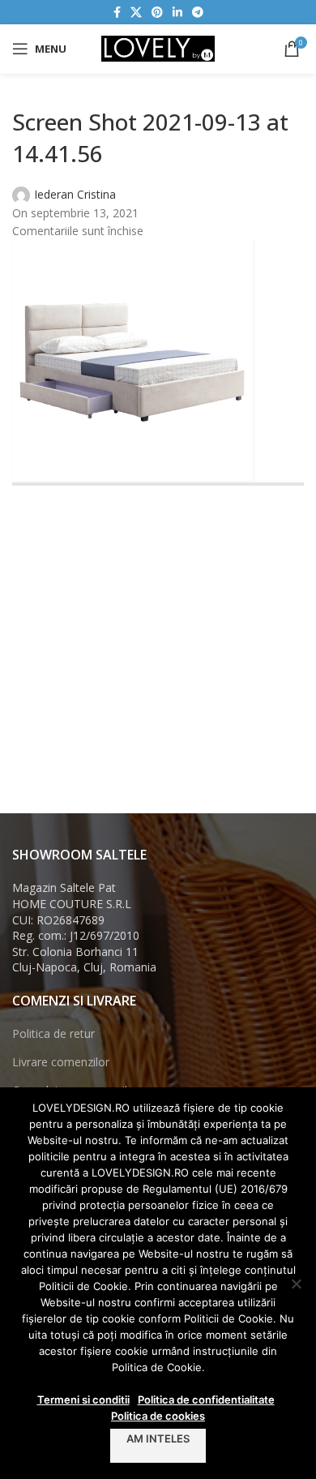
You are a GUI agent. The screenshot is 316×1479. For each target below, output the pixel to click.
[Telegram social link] (197, 13)
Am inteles (158, 1438)
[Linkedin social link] (177, 13)
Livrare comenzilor (60, 1062)
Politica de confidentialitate (206, 1399)
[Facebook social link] (117, 13)
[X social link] (136, 13)
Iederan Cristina (75, 194)
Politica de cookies (158, 1415)
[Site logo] (158, 47)
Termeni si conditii (83, 1399)
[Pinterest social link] (157, 13)
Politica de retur (53, 1033)
